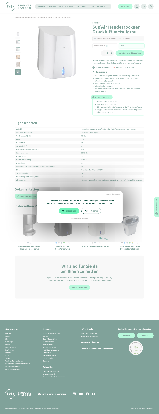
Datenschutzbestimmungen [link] (79, 218)
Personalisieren (91, 211)
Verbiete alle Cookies (113, 194)
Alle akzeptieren (69, 211)
